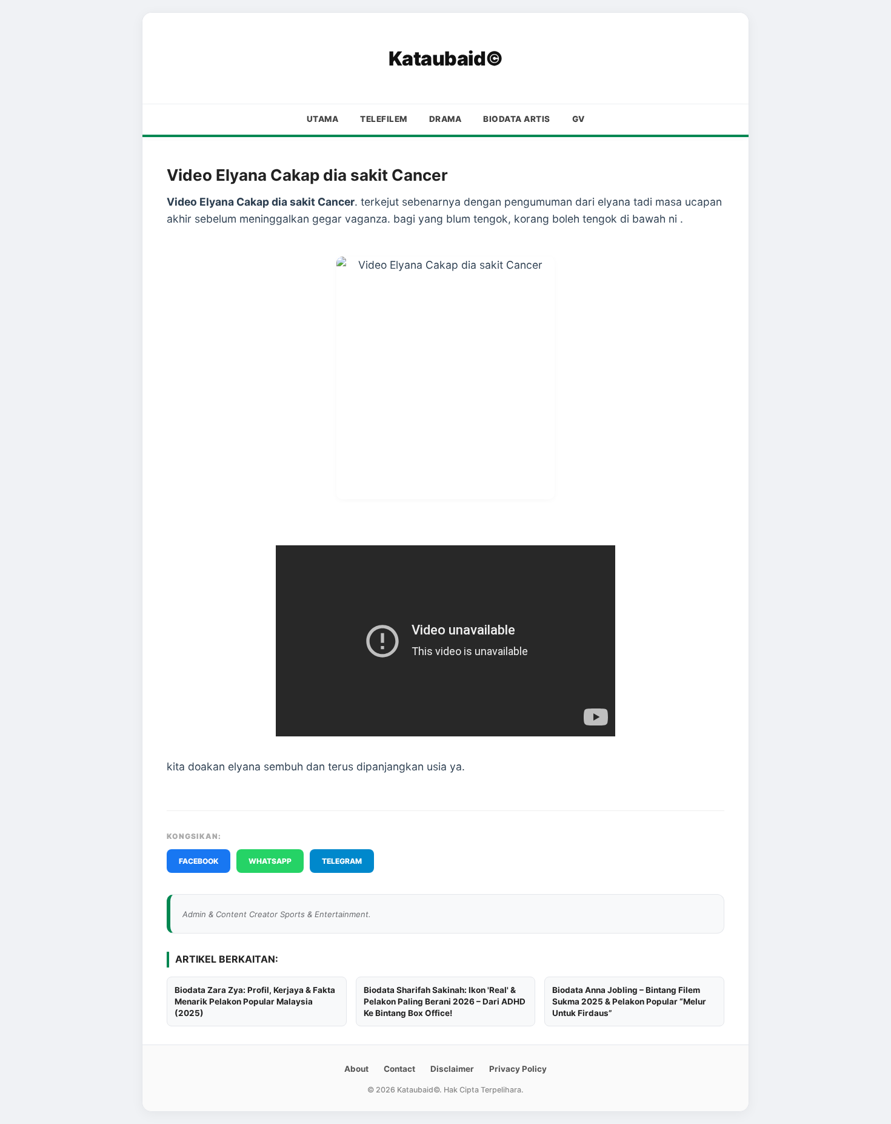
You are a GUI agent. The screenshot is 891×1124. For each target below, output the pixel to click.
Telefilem (383, 119)
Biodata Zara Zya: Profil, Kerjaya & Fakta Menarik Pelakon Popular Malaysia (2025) (255, 1001)
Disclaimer (452, 1069)
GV (578, 119)
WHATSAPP (270, 861)
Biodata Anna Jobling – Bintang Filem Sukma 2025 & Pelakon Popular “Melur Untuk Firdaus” (629, 1001)
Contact (399, 1069)
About (356, 1069)
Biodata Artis (516, 119)
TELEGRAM (342, 861)
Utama (323, 119)
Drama (445, 119)
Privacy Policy (518, 1069)
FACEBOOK (198, 861)
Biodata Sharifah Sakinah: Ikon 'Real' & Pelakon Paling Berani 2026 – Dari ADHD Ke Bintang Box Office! (445, 1001)
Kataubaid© (446, 58)
